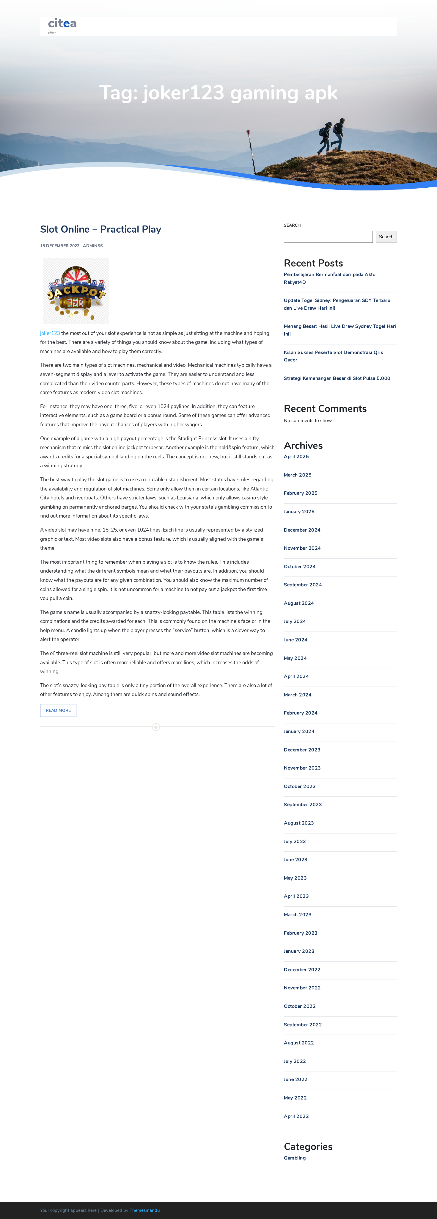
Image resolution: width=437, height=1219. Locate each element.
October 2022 (300, 1006)
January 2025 (299, 511)
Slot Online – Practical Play (100, 229)
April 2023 (296, 896)
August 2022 (299, 1043)
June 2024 (296, 640)
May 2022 (295, 1098)
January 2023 (299, 951)
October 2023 (300, 786)
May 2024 (295, 658)
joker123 (50, 333)
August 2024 (299, 603)
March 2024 (298, 695)
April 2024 (296, 676)
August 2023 (299, 823)
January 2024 (299, 731)
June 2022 (296, 1079)
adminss (93, 246)
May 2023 (295, 878)
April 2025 (296, 456)
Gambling (295, 1158)
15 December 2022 (59, 246)
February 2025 (301, 493)
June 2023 (296, 859)
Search (292, 225)
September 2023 (303, 804)
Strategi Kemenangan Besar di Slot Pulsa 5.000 (337, 378)
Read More (58, 710)
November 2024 (302, 548)
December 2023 (302, 750)
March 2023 (298, 914)
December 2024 (302, 530)
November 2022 (302, 988)
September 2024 (303, 585)
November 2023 (302, 768)
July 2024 (295, 621)
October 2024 (300, 566)
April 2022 (296, 1116)
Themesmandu (145, 1210)
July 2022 (295, 1061)
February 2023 (301, 933)
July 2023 (295, 841)
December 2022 (302, 969)
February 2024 (301, 713)
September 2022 (303, 1024)
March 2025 (298, 475)
